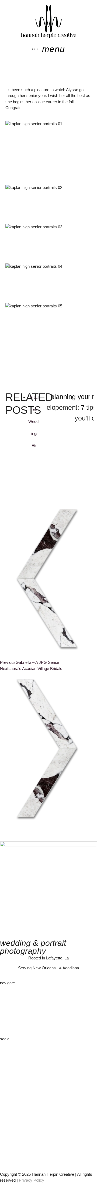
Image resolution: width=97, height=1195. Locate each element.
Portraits (7, 1012)
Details (6, 1005)
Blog (4, 1017)
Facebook (9, 1050)
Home (5, 987)
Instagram (9, 1043)
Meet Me (8, 993)
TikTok (5, 1055)
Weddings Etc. (33, 433)
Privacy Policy (31, 1180)
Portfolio (7, 999)
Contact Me (10, 1024)
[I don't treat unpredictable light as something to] (48, 1124)
